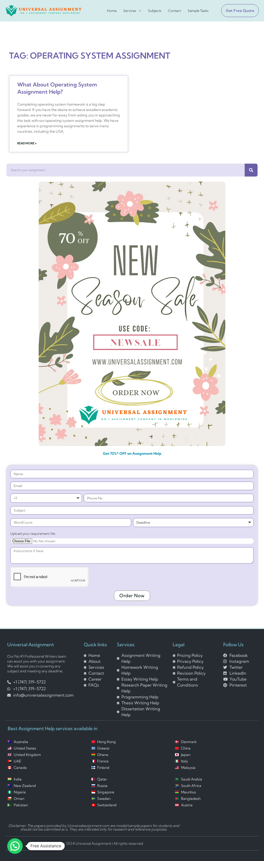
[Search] (251, 170)
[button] (238, 10)
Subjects (154, 10)
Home (112, 10)
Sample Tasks (198, 10)
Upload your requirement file (32, 533)
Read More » (27, 143)
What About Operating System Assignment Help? (57, 88)
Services (129, 10)
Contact (174, 10)
